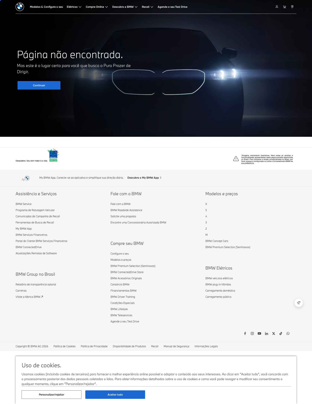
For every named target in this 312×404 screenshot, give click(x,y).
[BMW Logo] (20, 7)
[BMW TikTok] (280, 334)
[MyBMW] (277, 7)
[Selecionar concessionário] (292, 7)
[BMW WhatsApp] (288, 334)
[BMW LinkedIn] (266, 334)
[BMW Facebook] (245, 334)
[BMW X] (273, 334)
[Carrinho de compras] (285, 7)
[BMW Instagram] (252, 334)
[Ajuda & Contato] (298, 303)
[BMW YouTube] (259, 334)
